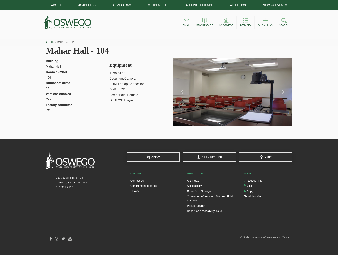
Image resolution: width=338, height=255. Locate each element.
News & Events (275, 5)
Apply (155, 157)
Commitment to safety (143, 186)
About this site (252, 196)
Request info (212, 157)
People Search (196, 206)
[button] (186, 22)
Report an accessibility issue (204, 211)
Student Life (158, 5)
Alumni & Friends (199, 5)
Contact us (137, 180)
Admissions (121, 5)
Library (134, 191)
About (56, 5)
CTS (52, 42)
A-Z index (193, 180)
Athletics (238, 5)
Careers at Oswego (199, 191)
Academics (87, 5)
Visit (268, 157)
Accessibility (194, 186)
